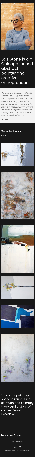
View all (3, 136)
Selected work (11, 131)
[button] (33, 3)
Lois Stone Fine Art (10, 3)
